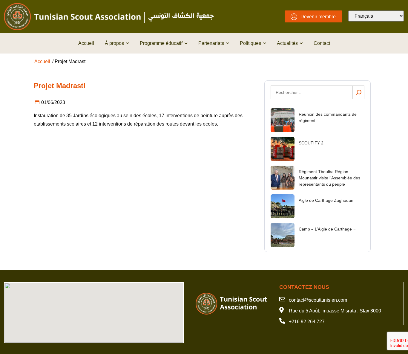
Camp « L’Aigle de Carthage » (327, 229)
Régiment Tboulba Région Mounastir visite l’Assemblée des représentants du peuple (329, 178)
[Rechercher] (358, 92)
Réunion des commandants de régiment (328, 117)
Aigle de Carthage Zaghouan (326, 200)
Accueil (42, 61)
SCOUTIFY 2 (311, 143)
